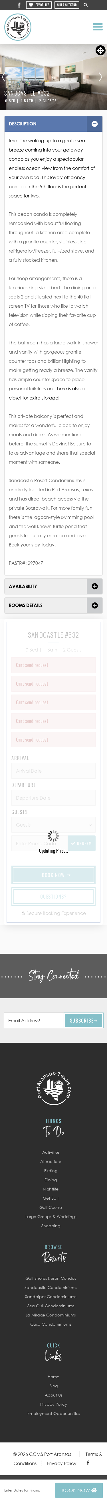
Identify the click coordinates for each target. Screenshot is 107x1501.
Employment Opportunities (53, 1413)
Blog (53, 1385)
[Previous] (3, 77)
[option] (53, 77)
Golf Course (50, 1207)
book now (76, 1490)
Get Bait (51, 1198)
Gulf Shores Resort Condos (50, 1278)
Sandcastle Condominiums (51, 1287)
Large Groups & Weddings (50, 1216)
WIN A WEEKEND (67, 5)
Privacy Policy (53, 1404)
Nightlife (50, 1188)
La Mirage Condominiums (51, 1314)
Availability (23, 586)
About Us (53, 1395)
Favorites (42, 5)
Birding (50, 1170)
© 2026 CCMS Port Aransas (42, 1454)
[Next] (100, 77)
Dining (51, 1179)
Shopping (50, 1225)
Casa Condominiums (50, 1324)
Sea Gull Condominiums (50, 1305)
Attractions (50, 1161)
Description (23, 124)
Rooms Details (26, 605)
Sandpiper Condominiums (50, 1296)
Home (53, 1376)
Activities (50, 1152)
